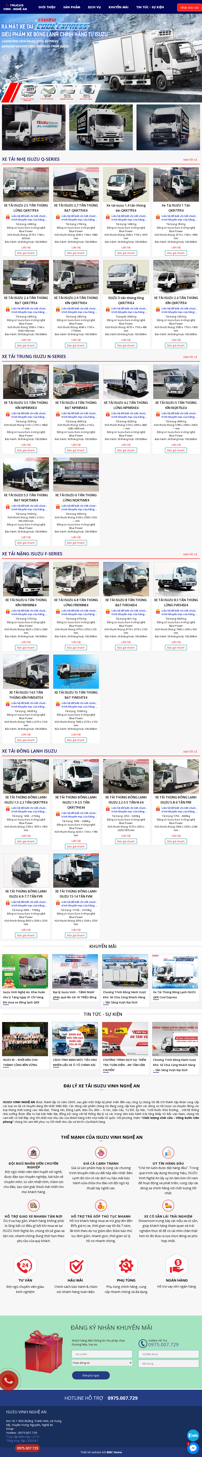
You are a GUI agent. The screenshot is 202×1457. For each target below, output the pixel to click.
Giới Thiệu (46, 7)
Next (197, 58)
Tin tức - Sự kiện (150, 7)
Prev (5, 58)
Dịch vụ (94, 7)
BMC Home (114, 1452)
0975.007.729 (27, 1448)
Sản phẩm (71, 7)
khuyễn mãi (118, 7)
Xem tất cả (190, 159)
